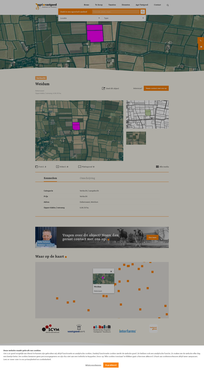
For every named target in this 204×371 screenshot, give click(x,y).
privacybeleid (31, 359)
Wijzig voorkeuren (93, 365)
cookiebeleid (45, 359)
